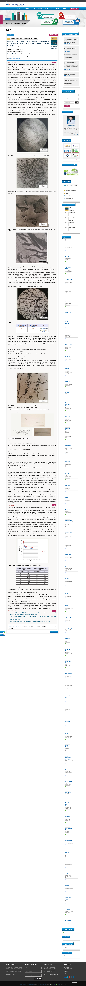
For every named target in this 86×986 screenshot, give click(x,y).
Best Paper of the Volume (71, 190)
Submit (67, 105)
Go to (54, 62)
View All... (77, 159)
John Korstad (68, 617)
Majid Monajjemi (68, 532)
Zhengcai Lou (68, 246)
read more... (12, 974)
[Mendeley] (79, 1)
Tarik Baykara (68, 301)
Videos (52, 8)
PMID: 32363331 (67, 84)
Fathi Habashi (68, 792)
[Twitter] (72, 1)
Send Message (38, 978)
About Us (19, 8)
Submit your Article (70, 188)
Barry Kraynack (68, 840)
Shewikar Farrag (68, 344)
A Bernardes (68, 920)
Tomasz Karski (68, 279)
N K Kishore (67, 416)
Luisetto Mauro (68, 544)
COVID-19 (75, 8)
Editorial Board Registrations (72, 185)
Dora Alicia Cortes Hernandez (67, 804)
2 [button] (66, 158)
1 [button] (64, 158)
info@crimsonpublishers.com (52, 974)
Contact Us (65, 8)
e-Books (46, 8)
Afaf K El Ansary (68, 909)
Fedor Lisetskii (68, 781)
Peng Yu (67, 392)
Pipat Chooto (68, 381)
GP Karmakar (68, 684)
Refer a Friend (69, 195)
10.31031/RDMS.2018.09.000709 (15, 58)
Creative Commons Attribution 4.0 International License (27, 984)
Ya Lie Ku (67, 256)
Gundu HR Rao (68, 673)
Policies (57, 8)
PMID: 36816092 (67, 51)
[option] (71, 125)
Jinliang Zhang (68, 628)
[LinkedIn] (75, 1)
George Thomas (68, 707)
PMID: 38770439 (67, 59)
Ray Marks (67, 356)
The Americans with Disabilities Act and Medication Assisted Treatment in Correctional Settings (71, 56)
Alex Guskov (68, 873)
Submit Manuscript (68, 968)
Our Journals (66, 967)
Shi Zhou (67, 333)
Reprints (40, 8)
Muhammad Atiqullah (71, 125)
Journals (34, 8)
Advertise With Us (69, 198)
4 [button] (70, 158)
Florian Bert (67, 769)
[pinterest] (70, 1)
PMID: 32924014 (67, 75)
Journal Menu (54, 34)
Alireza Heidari (68, 863)
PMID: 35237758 (67, 69)
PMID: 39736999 (67, 43)
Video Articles (67, 970)
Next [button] (80, 125)
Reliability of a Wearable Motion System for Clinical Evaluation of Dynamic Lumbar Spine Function (70, 48)
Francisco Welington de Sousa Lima (68, 758)
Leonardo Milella (69, 566)
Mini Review (10, 34)
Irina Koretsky (68, 638)
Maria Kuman (68, 509)
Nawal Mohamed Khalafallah (67, 404)
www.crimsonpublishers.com (42, 984)
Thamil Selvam (68, 290)
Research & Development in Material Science (71, 134)
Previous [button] (62, 125)
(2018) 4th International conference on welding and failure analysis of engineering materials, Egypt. (30, 621)
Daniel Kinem (68, 816)
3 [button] (68, 158)
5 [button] (67, 159)
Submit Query (54, 631)
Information (26, 8)
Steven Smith (68, 312)
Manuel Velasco (68, 520)
